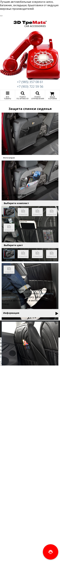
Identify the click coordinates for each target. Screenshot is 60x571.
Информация (11, 312)
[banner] (30, 24)
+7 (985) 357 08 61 (30, 82)
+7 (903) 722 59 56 (30, 86)
